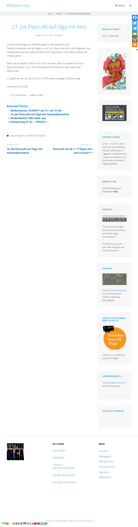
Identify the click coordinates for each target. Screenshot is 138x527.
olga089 (60, 35)
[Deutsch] (25, 523)
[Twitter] (134, 23)
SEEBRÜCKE (59, 457)
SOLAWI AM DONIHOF (64, 475)
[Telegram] (134, 28)
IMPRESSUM (105, 477)
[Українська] (4, 523)
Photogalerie (105, 456)
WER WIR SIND (106, 461)
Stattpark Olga (18, 5)
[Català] (14, 523)
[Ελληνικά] (28, 523)
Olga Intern (104, 472)
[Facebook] (134, 17)
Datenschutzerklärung (83, 521)
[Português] (21, 523)
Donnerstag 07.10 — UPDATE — (29, 121)
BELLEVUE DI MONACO (65, 482)
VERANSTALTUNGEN (36, 135)
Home (50, 14)
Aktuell (58, 14)
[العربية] (46, 523)
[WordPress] (134, 39)
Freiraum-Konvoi (107, 466)
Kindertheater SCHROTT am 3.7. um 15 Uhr (36, 110)
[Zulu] (39, 523)
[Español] (42, 523)
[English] (7, 523)
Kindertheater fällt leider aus (28, 118)
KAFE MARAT (59, 450)
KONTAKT (104, 451)
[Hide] (137, 50)
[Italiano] (32, 523)
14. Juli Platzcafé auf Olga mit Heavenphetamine (39, 114)
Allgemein (21, 135)
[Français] (18, 523)
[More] (134, 44)
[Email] (134, 33)
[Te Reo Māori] (35, 523)
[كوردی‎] (11, 523)
